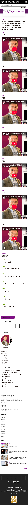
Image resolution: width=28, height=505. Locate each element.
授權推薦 (3, 424)
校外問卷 (4, 358)
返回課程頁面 (7, 317)
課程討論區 (5, 360)
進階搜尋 (24, 7)
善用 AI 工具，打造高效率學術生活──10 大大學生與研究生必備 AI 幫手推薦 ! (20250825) (18, 458)
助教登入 (3, 436)
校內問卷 (4, 355)
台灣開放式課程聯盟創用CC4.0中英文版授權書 (18, 463)
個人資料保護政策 (17, 487)
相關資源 (3, 421)
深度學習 (11, 10)
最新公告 (3, 431)
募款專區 (3, 406)
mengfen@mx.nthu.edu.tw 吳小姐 (14, 489)
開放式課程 (5, 10)
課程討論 (3, 417)
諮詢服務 (4, 363)
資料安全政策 (10, 487)
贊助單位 (3, 419)
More (25, 468)
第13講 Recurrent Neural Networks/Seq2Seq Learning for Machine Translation (10, 380)
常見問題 (3, 433)
